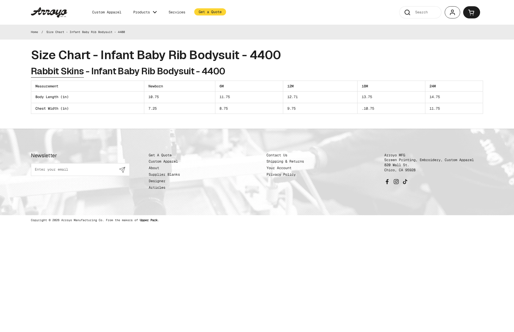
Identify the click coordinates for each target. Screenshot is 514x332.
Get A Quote (160, 155)
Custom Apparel (163, 161)
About (154, 168)
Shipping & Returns (285, 161)
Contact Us (277, 155)
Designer (157, 181)
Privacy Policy (281, 174)
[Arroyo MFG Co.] (49, 12)
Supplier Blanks (164, 174)
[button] (471, 12)
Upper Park (149, 220)
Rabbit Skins (57, 71)
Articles (157, 187)
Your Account (279, 168)
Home (34, 32)
